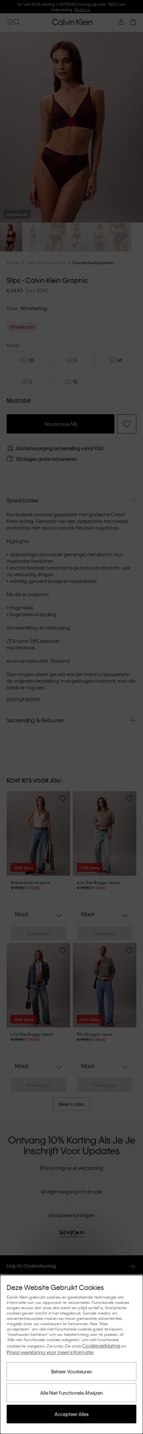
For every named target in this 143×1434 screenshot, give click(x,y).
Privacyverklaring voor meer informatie (50, 1352)
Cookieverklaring (101, 1345)
